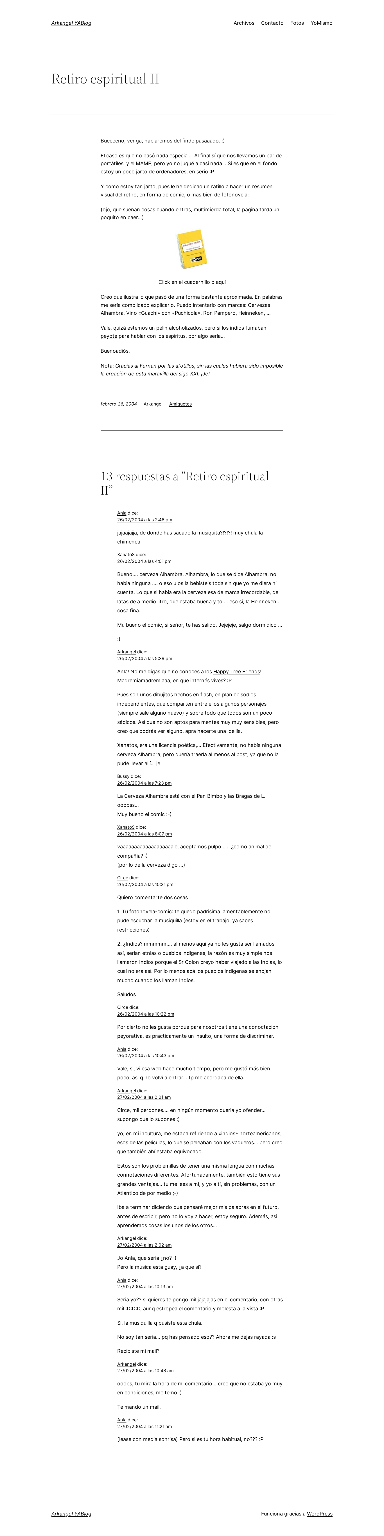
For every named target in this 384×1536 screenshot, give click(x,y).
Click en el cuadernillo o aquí (192, 282)
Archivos (244, 23)
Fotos (297, 23)
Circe (122, 877)
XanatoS (126, 554)
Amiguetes (180, 404)
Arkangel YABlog (71, 23)
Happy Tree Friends (236, 671)
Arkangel (126, 651)
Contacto (272, 23)
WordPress (320, 1514)
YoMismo (322, 23)
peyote (109, 336)
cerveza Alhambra (138, 754)
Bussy (123, 776)
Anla (122, 513)
